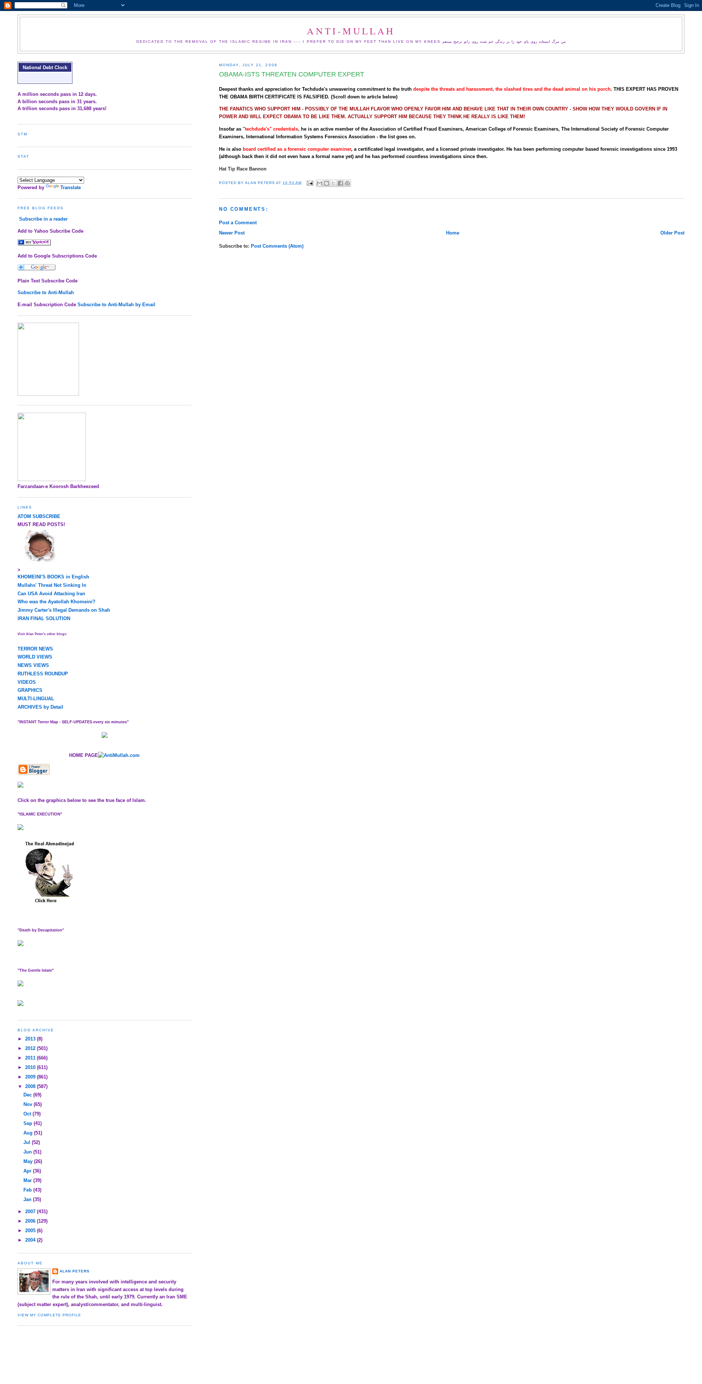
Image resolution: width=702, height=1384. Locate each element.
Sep (28, 1123)
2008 (31, 1086)
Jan (28, 1199)
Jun (28, 1152)
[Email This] (319, 183)
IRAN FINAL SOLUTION (44, 618)
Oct (28, 1114)
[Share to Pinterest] (347, 183)
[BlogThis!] (326, 183)
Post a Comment (238, 222)
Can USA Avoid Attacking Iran (51, 593)
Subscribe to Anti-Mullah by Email (116, 304)
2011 (31, 1058)
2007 (31, 1211)
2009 (31, 1077)
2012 (31, 1048)
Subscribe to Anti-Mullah (46, 292)
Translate (70, 187)
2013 (31, 1039)
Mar (28, 1180)
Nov (28, 1104)
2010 (31, 1067)
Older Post (672, 233)
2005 (31, 1230)
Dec (28, 1095)
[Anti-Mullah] (34, 244)
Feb (28, 1190)
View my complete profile (49, 1315)
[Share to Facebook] (340, 183)
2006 (31, 1221)
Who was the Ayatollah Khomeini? (56, 601)
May (28, 1161)
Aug (28, 1133)
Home (452, 233)
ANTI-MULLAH (351, 31)
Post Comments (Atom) (277, 246)
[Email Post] (309, 183)
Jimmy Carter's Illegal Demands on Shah (64, 610)
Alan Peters (75, 1271)
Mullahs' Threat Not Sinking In (52, 585)
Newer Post (232, 233)
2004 (31, 1240)
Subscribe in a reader (43, 219)
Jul (27, 1142)
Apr (28, 1171)
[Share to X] (333, 183)
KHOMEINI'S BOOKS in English (53, 577)
